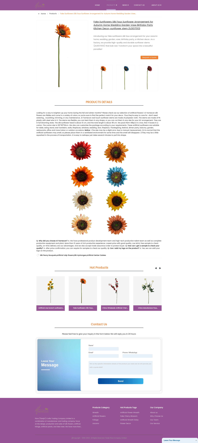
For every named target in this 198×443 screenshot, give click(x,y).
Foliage (95, 420)
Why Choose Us (156, 416)
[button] (156, 268)
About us (155, 5)
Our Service (155, 423)
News (124, 5)
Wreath (96, 412)
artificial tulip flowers (65, 255)
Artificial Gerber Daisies (96, 255)
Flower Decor (125, 423)
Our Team (154, 420)
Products (111, 5)
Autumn (96, 423)
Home (97, 5)
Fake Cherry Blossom (128, 416)
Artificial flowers (99, 416)
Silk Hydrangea (80, 255)
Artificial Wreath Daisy (129, 420)
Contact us (139, 5)
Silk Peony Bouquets (48, 255)
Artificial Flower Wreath (129, 412)
